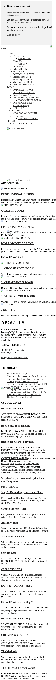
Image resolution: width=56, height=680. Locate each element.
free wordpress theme (25, 455)
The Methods (9, 651)
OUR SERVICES (11, 569)
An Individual (9, 522)
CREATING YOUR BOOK (17, 634)
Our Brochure (24, 58)
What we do (18, 56)
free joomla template (36, 452)
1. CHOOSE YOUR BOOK (17, 268)
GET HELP (18, 108)
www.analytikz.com (22, 461)
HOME (10, 53)
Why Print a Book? (12, 536)
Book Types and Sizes (23, 95)
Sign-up (10, 35)
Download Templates (28, 118)
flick (12, 463)
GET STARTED (14, 110)
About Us (17, 61)
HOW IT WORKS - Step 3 (17, 585)
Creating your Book (22, 77)
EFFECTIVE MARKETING (18, 227)
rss (24, 463)
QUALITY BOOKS (13, 210)
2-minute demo (23, 22)
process (19, 30)
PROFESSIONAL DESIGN (17, 194)
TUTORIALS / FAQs (23, 90)
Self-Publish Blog (21, 105)
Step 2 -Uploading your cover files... (22, 492)
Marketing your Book (22, 82)
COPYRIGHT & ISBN (23, 103)
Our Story (22, 64)
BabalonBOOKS (20, 69)
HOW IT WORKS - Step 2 (17, 602)
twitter (29, 463)
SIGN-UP (11, 121)
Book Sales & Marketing (15, 425)
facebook (5, 463)
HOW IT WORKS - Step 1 (17, 618)
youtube (35, 463)
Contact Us (18, 66)
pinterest (18, 463)
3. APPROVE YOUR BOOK (18, 296)
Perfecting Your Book (22, 79)
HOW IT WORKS (15, 71)
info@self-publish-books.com (14, 357)
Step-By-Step (9, 552)
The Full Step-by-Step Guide (26, 97)
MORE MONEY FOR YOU (17, 243)
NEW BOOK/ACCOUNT (25, 113)
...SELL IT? (8, 309)
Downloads (18, 116)
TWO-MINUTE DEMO (24, 84)
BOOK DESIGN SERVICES (18, 441)
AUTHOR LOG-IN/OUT (25, 123)
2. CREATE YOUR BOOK (17, 282)
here (44, 20)
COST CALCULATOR (24, 74)
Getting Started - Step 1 (15, 508)
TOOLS (11, 87)
